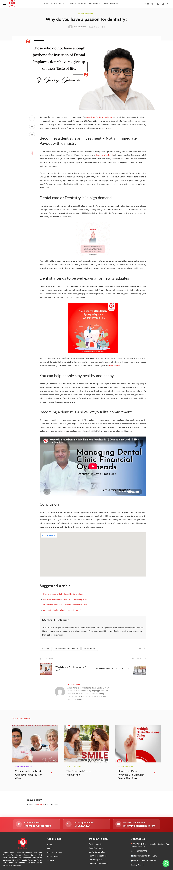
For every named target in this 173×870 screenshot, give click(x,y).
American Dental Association (99, 117)
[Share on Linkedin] (32, 135)
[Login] (163, 4)
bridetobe (45, 649)
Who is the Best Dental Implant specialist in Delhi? (65, 605)
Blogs (105, 4)
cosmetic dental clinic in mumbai (66, 649)
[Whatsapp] (165, 863)
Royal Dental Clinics (23, 767)
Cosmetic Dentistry (77, 4)
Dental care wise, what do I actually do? (112, 668)
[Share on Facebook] (32, 119)
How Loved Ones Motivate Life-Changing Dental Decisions (131, 775)
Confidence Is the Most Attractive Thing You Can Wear (28, 775)
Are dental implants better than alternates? (62, 610)
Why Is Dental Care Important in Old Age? (71, 668)
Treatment (93, 4)
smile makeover (89, 649)
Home (46, 4)
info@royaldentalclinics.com (145, 856)
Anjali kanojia (80, 27)
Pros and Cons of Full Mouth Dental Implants (63, 594)
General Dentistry (85, 14)
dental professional (104, 155)
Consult (114, 4)
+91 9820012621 (140, 851)
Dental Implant (58, 4)
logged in (40, 805)
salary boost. (115, 366)
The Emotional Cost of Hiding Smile (78, 773)
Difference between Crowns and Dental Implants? (65, 599)
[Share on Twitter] (32, 127)
